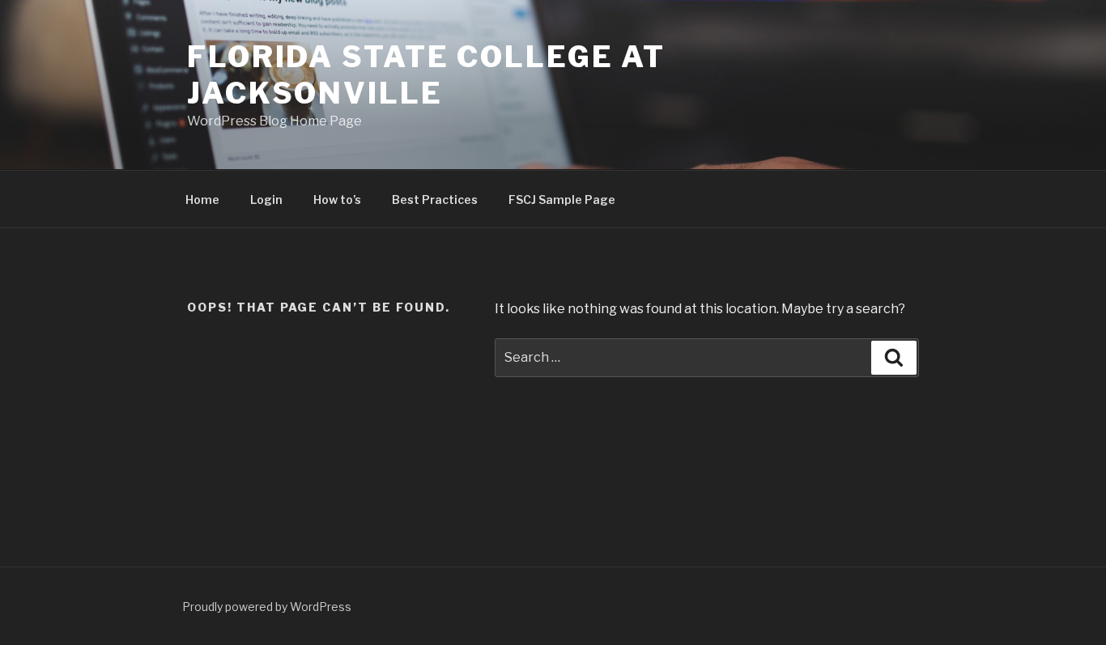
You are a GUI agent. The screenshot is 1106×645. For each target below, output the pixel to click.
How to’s (337, 199)
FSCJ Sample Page (561, 199)
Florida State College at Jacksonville (426, 75)
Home (202, 199)
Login (266, 199)
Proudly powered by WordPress (266, 606)
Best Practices (435, 199)
